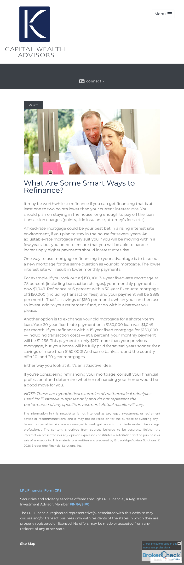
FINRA (75, 504)
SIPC (85, 504)
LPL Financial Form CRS (41, 490)
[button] (163, 14)
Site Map (27, 543)
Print (33, 105)
